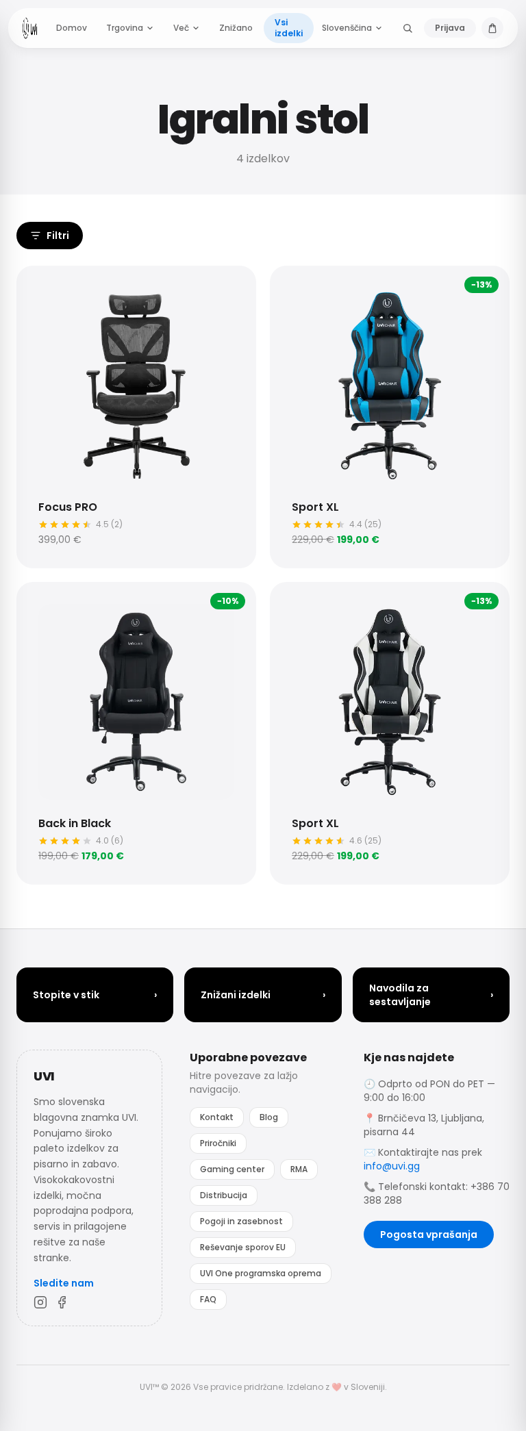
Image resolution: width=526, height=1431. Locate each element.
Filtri (58, 235)
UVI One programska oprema (260, 1273)
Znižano (236, 28)
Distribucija (223, 1195)
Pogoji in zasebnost (241, 1221)
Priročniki (218, 1143)
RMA (299, 1169)
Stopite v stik (95, 995)
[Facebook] (62, 1302)
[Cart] (492, 28)
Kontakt (217, 1117)
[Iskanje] (407, 28)
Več (181, 28)
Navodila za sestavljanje (431, 995)
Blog (269, 1117)
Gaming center (232, 1169)
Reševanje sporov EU (243, 1247)
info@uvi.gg (392, 1166)
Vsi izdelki (289, 27)
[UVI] (30, 28)
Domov (71, 28)
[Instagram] (40, 1302)
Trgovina (124, 28)
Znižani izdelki (263, 995)
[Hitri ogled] (39, 289)
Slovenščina (347, 28)
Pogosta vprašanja (428, 1234)
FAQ (208, 1299)
